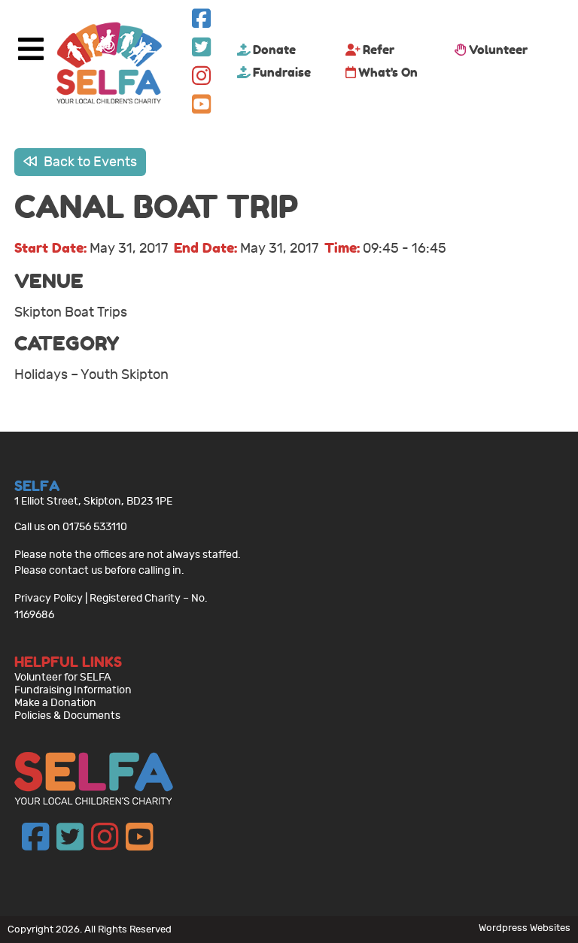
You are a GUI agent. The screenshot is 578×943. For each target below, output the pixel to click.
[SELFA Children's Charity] (109, 64)
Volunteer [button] (498, 49)
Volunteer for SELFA (62, 677)
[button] (201, 22)
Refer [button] (378, 49)
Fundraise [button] (282, 72)
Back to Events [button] (89, 162)
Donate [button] (274, 49)
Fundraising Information (73, 690)
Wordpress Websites (524, 927)
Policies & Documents (67, 715)
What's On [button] (388, 72)
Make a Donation (55, 702)
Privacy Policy (48, 598)
